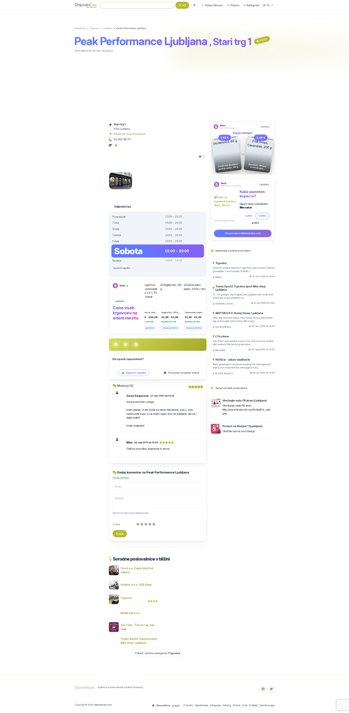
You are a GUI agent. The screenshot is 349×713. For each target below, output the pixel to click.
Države (236, 705)
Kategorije (215, 705)
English (176, 705)
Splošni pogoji (267, 705)
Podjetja (253, 705)
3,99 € (248, 215)
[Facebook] (263, 689)
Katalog (227, 705)
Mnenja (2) (125, 385)
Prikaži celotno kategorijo (157, 653)
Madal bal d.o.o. (131, 612)
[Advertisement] (174, 86)
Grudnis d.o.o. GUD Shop (136, 584)
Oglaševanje (201, 705)
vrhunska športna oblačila (93, 50)
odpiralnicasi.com (102, 704)
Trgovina (126, 597)
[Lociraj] (194, 5)
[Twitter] (271, 689)
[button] (268, 5)
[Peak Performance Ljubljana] (120, 180)
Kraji (244, 705)
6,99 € (255, 223)
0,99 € (262, 215)
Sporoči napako (121, 268)
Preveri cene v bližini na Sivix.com (242, 233)
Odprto (263, 39)
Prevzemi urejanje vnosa (183, 372)
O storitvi (188, 705)
